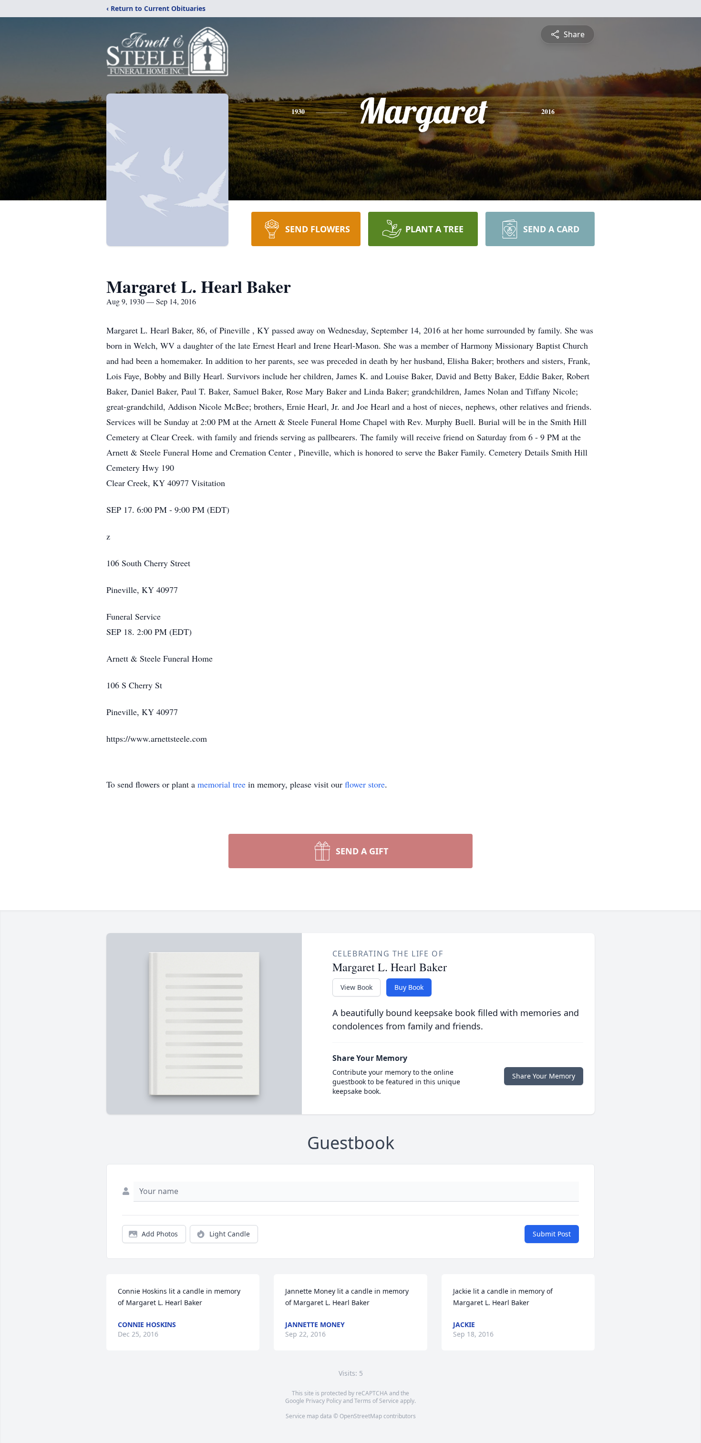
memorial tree (221, 784)
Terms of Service (376, 1401)
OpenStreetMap (361, 1416)
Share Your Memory (543, 1075)
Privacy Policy (323, 1401)
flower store (365, 784)
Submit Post (552, 1233)
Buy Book (408, 987)
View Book (356, 987)
